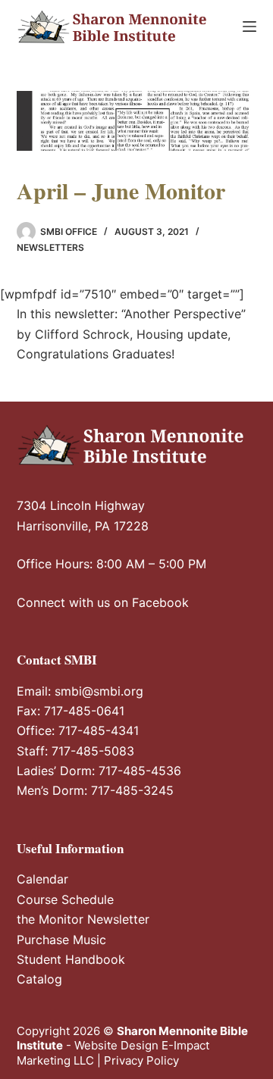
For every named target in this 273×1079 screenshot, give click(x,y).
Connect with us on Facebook (103, 602)
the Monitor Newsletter (83, 919)
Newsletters (50, 247)
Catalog (39, 979)
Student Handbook (71, 959)
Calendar (42, 879)
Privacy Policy (141, 1060)
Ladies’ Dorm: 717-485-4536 (99, 770)
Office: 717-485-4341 (78, 730)
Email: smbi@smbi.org (80, 691)
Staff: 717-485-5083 (75, 750)
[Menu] (249, 26)
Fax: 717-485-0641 (70, 710)
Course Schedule (65, 899)
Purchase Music (61, 939)
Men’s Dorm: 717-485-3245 (95, 790)
